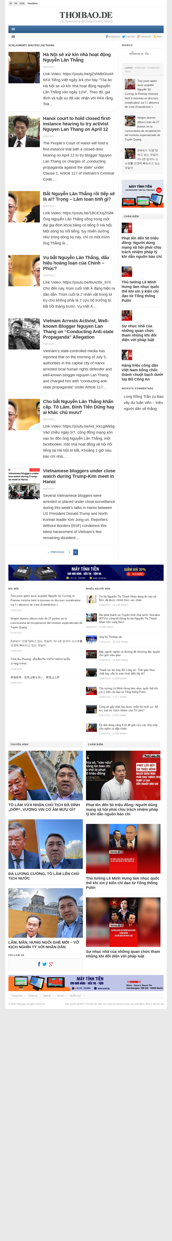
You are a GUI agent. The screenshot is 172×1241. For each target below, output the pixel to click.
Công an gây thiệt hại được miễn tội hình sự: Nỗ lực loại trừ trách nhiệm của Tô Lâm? (128, 708)
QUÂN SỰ (75, 995)
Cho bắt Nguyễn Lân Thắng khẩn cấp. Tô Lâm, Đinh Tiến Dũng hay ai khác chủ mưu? (78, 407)
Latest (129, 68)
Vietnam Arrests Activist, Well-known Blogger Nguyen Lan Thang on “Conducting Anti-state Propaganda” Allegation (78, 329)
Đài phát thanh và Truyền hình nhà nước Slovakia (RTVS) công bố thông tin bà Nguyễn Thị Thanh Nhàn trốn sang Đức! (129, 618)
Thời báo (20, 1004)
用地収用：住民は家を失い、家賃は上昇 (35, 677)
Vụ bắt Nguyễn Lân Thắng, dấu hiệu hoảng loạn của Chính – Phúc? (76, 263)
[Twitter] (45, 965)
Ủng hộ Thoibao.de (110, 636)
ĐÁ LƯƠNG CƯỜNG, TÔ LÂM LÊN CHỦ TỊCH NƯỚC (43, 876)
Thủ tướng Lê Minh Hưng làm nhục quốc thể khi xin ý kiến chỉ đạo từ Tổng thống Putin (140, 291)
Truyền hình (19, 744)
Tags (127, 72)
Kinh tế (47, 995)
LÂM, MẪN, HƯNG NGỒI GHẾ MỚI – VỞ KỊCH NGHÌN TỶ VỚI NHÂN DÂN (43, 944)
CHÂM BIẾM (131, 216)
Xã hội (60, 995)
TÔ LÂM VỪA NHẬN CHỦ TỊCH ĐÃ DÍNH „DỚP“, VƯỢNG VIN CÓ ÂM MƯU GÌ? (44, 807)
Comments (153, 68)
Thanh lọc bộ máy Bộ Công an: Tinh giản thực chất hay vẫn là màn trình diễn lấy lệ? (127, 671)
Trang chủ (17, 995)
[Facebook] (40, 965)
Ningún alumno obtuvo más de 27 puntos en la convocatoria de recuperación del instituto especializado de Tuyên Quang (46, 623)
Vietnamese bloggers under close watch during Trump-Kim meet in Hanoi (79, 476)
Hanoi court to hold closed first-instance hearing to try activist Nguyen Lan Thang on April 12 (77, 124)
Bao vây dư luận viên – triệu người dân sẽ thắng (144, 402)
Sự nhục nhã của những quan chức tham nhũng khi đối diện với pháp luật (139, 333)
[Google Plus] (52, 965)
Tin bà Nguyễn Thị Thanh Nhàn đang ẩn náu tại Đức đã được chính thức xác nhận (127, 598)
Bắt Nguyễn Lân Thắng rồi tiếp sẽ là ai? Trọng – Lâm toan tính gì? (79, 196)
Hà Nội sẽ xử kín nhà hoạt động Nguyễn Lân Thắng (77, 57)
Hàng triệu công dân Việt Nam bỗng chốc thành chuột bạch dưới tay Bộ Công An (142, 372)
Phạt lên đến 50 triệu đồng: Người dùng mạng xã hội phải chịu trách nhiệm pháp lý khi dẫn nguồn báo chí (142, 247)
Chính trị (33, 995)
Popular (140, 68)
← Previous (55, 552)
